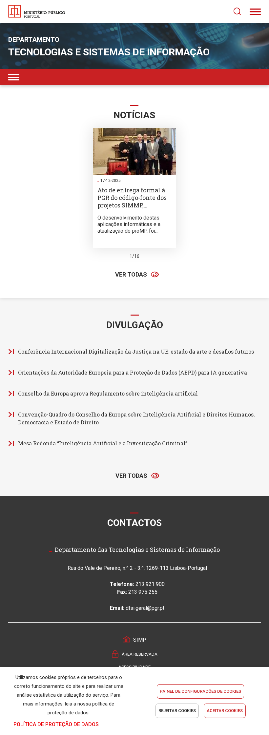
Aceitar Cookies (225, 710)
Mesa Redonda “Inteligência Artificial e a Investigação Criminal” (102, 443)
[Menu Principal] (255, 11)
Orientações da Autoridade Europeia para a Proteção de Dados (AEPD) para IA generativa (132, 372)
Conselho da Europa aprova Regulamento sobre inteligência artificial (108, 393)
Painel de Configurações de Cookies (200, 691)
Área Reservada (139, 654)
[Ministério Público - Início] (36, 11)
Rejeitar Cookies (177, 710)
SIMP (139, 640)
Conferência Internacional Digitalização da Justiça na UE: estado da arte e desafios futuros (136, 351)
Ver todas (131, 274)
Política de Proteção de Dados (56, 724)
